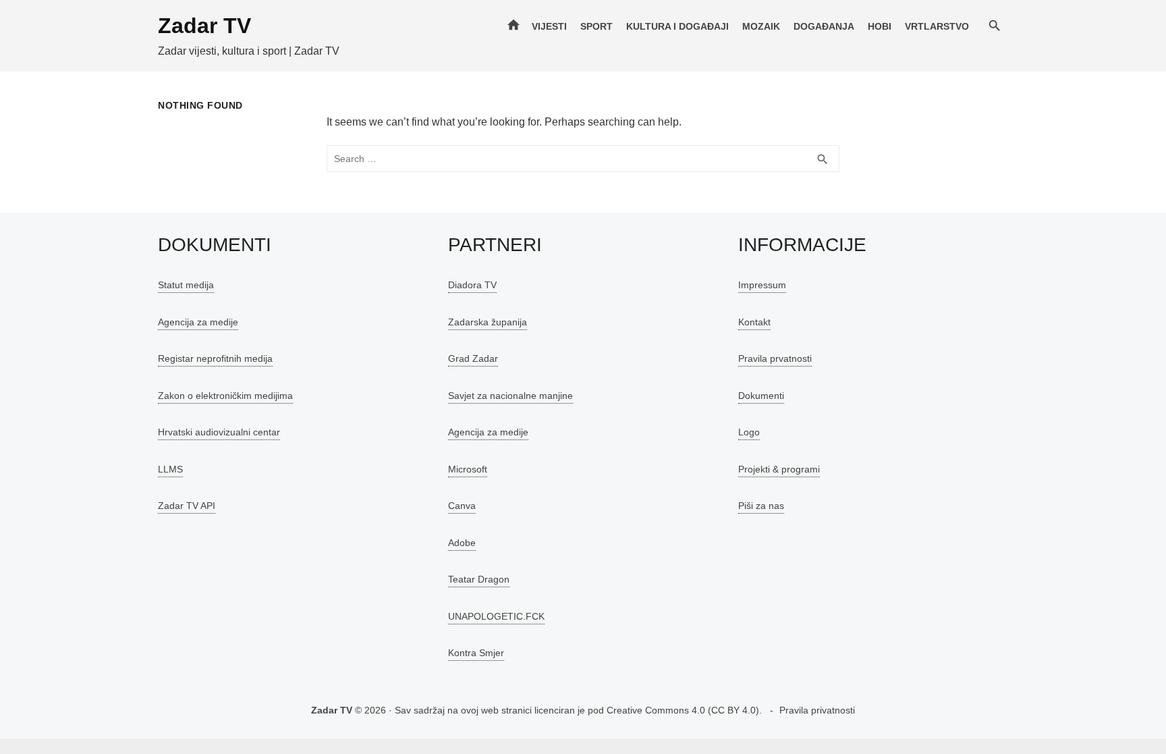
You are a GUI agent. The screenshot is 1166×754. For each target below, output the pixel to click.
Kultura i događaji (677, 26)
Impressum (762, 284)
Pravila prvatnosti (775, 358)
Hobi (879, 26)
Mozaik (761, 26)
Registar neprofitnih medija (215, 358)
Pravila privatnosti (817, 710)
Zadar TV (204, 26)
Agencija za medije (198, 322)
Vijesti (549, 26)
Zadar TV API (186, 505)
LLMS (170, 469)
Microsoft (467, 469)
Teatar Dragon (478, 579)
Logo (749, 432)
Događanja (824, 26)
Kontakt (754, 322)
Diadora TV (472, 284)
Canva (462, 505)
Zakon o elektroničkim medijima (225, 395)
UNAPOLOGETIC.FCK (496, 616)
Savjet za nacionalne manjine (510, 395)
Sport (596, 26)
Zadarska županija (487, 322)
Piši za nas (761, 505)
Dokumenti (761, 395)
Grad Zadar (473, 358)
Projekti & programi (779, 469)
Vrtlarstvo (937, 26)
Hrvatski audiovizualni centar (219, 432)
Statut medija (186, 284)
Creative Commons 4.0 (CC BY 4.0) (683, 710)
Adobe (462, 542)
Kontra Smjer (476, 652)
